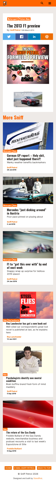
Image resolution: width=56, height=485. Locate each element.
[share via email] (47, 36)
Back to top (44, 468)
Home (8, 468)
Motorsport (13, 18)
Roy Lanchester (13, 320)
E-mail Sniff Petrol (24, 468)
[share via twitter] (9, 36)
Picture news (24, 18)
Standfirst (37, 478)
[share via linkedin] (34, 36)
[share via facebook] (21, 36)
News (15, 151)
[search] (36, 3)
